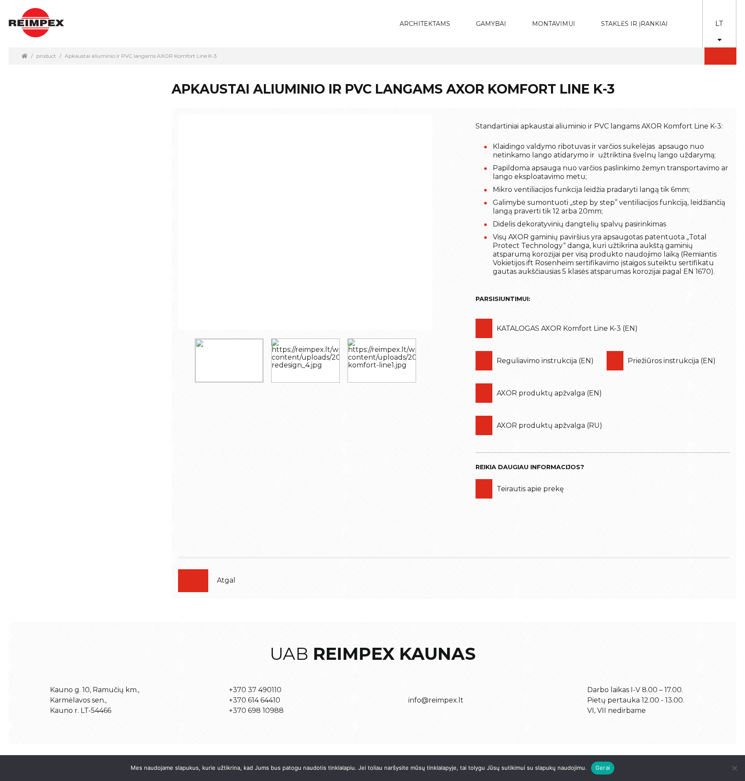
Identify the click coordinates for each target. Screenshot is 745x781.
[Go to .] (25, 56)
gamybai (485, 18)
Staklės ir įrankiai (634, 24)
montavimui (547, 18)
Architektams (418, 18)
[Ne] (734, 768)
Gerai (602, 767)
